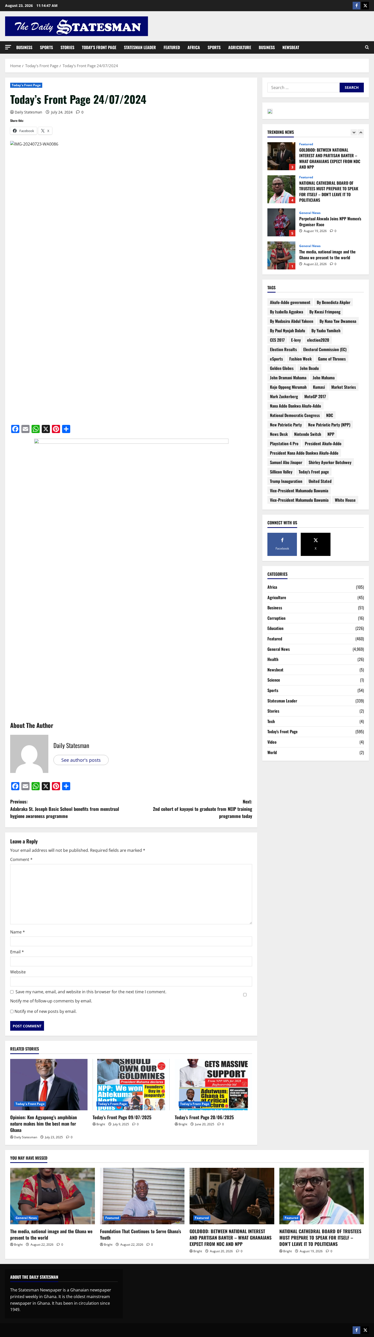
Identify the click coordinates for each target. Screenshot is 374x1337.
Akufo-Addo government (290, 302)
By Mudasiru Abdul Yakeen (291, 321)
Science (273, 680)
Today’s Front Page (99, 47)
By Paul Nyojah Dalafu (287, 330)
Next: (202, 809)
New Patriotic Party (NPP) (329, 425)
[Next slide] (360, 132)
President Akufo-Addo (323, 443)
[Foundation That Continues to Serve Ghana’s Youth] (142, 1196)
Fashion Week (300, 359)
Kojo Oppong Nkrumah (288, 387)
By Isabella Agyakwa (286, 312)
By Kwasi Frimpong (324, 312)
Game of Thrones (332, 359)
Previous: (64, 809)
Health (272, 659)
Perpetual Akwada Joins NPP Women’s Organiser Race (281, 192)
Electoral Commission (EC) (325, 349)
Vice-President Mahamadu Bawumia (299, 490)
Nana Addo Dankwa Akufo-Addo (295, 406)
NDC (329, 415)
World (272, 752)
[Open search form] (367, 47)
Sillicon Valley (281, 472)
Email (17, 952)
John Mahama (324, 378)
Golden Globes (282, 368)
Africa (194, 47)
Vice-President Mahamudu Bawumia (299, 500)
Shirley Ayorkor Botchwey (330, 462)
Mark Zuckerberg (284, 396)
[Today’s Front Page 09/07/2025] (131, 1084)
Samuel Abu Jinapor (286, 462)
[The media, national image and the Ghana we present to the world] (52, 1196)
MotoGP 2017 (315, 396)
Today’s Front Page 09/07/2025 (122, 1117)
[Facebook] (356, 5)
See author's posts (81, 760)
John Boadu (309, 368)
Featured (172, 47)
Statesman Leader (140, 47)
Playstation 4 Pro (284, 443)
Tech (271, 721)
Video (272, 742)
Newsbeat (290, 47)
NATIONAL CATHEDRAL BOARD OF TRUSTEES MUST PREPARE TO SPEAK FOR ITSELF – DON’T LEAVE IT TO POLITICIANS (281, 159)
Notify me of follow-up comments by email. (51, 1001)
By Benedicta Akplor (333, 302)
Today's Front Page (26, 85)
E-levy (296, 340)
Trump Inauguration (286, 481)
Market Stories (343, 387)
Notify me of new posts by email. (46, 1011)
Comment (21, 859)
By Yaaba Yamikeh (325, 330)
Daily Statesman (28, 112)
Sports (46, 47)
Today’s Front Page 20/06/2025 (204, 1117)
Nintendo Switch (307, 434)
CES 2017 (277, 340)
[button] (8, 47)
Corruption (276, 618)
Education (275, 628)
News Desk (279, 434)
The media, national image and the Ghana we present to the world (281, 225)
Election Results (283, 349)
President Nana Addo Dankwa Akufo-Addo (304, 453)
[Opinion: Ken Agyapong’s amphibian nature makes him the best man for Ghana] (49, 1084)
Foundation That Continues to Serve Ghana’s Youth (281, 258)
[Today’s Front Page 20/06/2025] (213, 1084)
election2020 (318, 340)
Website (18, 972)
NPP (330, 434)
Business (24, 47)
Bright (100, 1124)
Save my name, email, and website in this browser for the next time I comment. (91, 992)
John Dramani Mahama (288, 378)
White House (345, 500)
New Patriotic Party (286, 425)
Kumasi (319, 387)
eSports (276, 359)
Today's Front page (314, 472)
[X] (365, 5)
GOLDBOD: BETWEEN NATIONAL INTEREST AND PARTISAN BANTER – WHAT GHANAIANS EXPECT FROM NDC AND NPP (230, 1237)
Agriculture (239, 47)
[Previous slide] (354, 132)
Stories (67, 47)
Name (17, 932)
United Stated (320, 481)
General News (310, 182)
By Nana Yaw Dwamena (338, 321)
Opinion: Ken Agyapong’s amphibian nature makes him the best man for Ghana (43, 1123)
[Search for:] (303, 87)
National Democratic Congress (295, 415)
